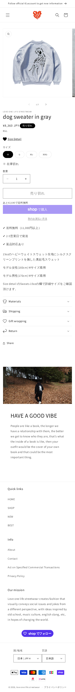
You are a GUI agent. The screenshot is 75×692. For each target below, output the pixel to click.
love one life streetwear (28, 687)
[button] (7, 15)
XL (33, 155)
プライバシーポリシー (55, 687)
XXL (46, 155)
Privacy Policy (16, 576)
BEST (11, 525)
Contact (13, 558)
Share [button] (10, 343)
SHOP (11, 508)
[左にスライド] (29, 104)
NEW (10, 516)
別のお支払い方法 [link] (37, 218)
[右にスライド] (46, 104)
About (11, 549)
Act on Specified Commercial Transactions (34, 567)
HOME (11, 499)
